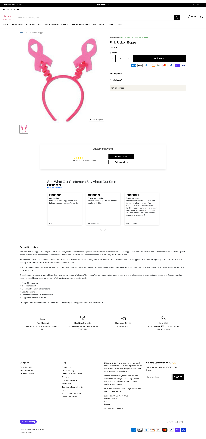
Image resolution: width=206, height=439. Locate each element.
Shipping (65, 377)
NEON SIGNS (17, 25)
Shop (5, 25)
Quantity (113, 52)
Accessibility (67, 383)
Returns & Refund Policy (72, 374)
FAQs (64, 390)
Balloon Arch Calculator (71, 393)
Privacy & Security (27, 374)
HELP (111, 25)
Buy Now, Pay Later (69, 380)
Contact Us (66, 367)
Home (22, 32)
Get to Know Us (26, 367)
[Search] (177, 17)
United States (175, 422)
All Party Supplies (81, 25)
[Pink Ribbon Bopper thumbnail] (24, 129)
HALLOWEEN (99, 25)
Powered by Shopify (26, 432)
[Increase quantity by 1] (128, 58)
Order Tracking (68, 370)
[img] (104, 185)
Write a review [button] (121, 156)
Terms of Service (26, 370)
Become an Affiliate (70, 397)
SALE (120, 25)
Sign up (178, 377)
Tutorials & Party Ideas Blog (73, 387)
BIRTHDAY (30, 25)
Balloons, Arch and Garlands (53, 25)
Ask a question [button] (121, 162)
